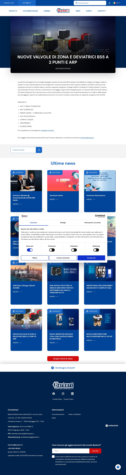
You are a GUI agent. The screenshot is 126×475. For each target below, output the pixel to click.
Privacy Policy (69, 399)
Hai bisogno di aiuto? (65, 368)
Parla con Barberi (75, 414)
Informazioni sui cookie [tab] (92, 222)
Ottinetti (27, 3)
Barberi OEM (9, 3)
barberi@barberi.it (87, 138)
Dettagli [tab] (63, 222)
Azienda (47, 11)
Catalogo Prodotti (47, 130)
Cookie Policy (57, 399)
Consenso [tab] (33, 222)
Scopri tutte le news (63, 358)
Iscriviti (95, 451)
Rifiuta (34, 258)
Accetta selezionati (63, 258)
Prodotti (13, 11)
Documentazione (30, 11)
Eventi (89, 11)
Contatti (102, 11)
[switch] (52, 250)
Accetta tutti (91, 258)
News (78, 11)
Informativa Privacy (75, 457)
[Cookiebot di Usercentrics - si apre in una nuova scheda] (96, 216)
